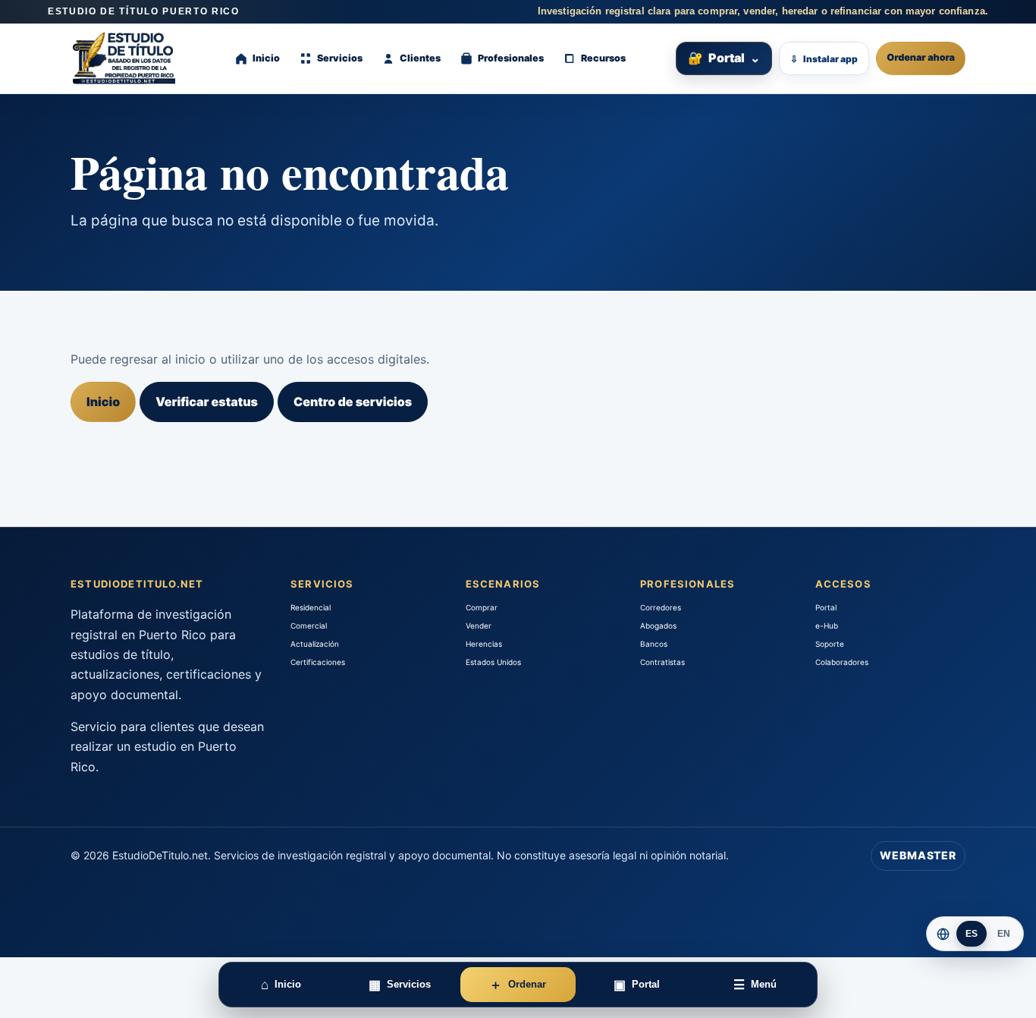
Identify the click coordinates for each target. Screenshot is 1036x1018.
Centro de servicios (353, 401)
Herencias (484, 643)
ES (971, 933)
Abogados (658, 625)
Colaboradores (841, 662)
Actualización (314, 643)
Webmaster (918, 855)
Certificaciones (317, 662)
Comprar (482, 607)
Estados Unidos (493, 662)
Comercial (308, 625)
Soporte (829, 643)
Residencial (310, 607)
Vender (478, 625)
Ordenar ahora (921, 58)
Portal (724, 57)
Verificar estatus (206, 401)
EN (1004, 933)
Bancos (653, 643)
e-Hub (826, 625)
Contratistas (662, 662)
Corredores (660, 607)
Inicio (103, 401)
